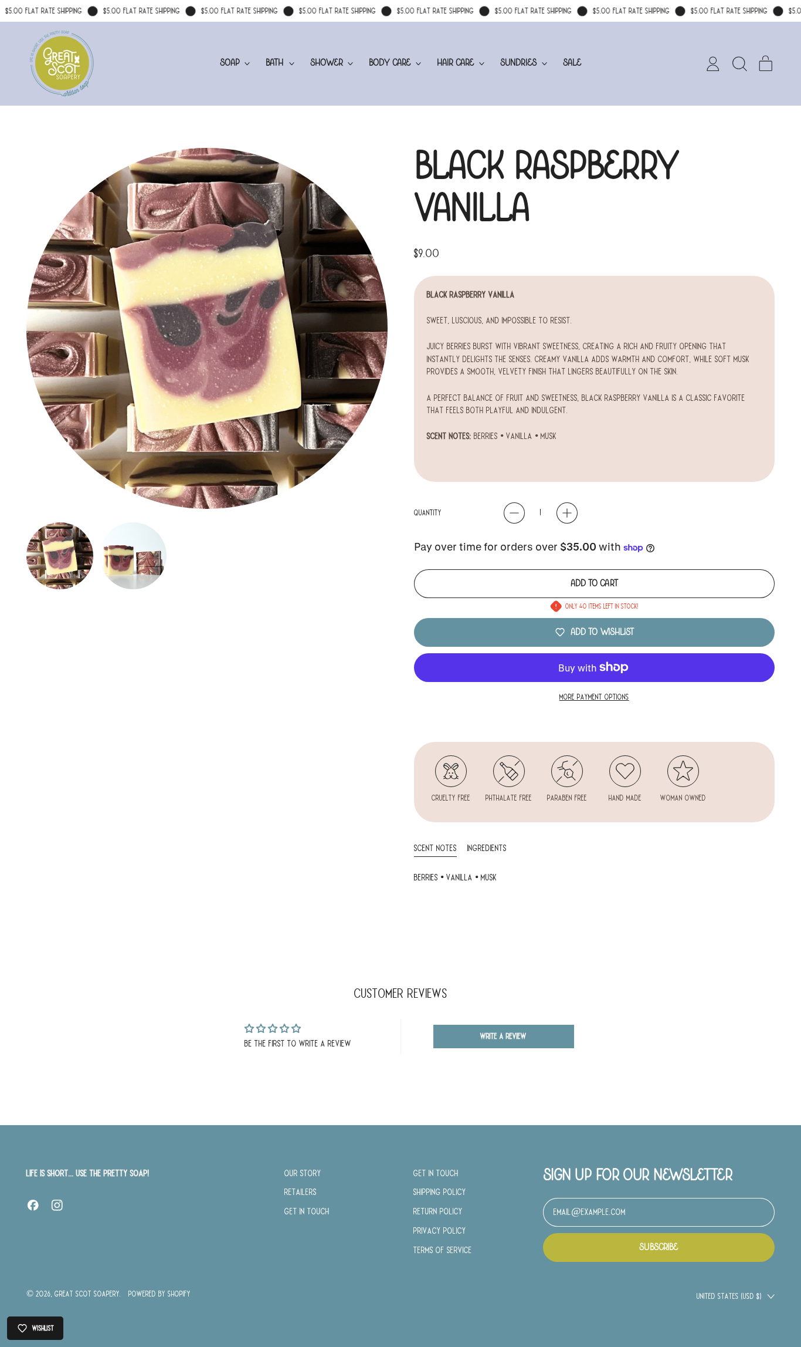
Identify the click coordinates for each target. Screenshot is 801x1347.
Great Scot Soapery (87, 1294)
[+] (567, 513)
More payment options (594, 697)
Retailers (300, 1192)
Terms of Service (442, 1250)
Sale (572, 63)
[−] (514, 513)
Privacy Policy (439, 1231)
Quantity (428, 512)
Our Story (302, 1173)
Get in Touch (307, 1211)
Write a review (503, 1036)
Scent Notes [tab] (435, 848)
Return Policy (438, 1211)
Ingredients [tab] (487, 848)
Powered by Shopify (159, 1294)
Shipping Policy (439, 1192)
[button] (739, 64)
